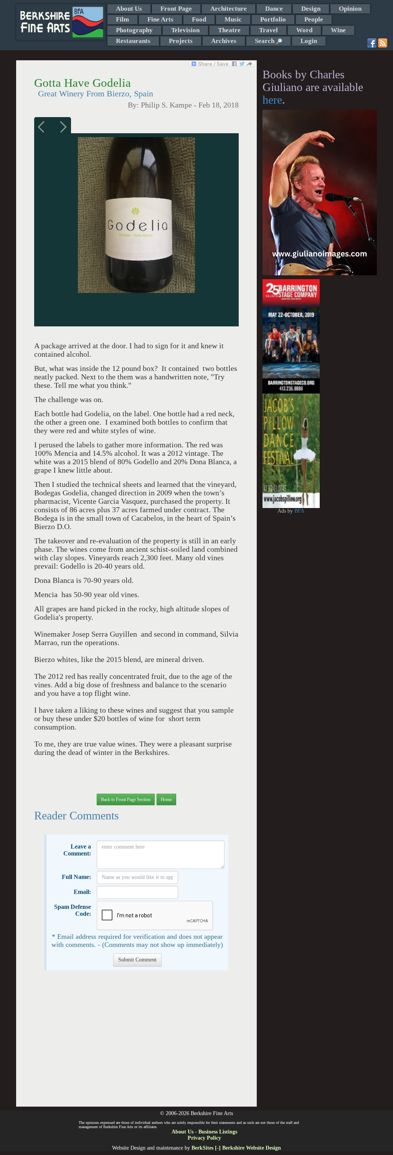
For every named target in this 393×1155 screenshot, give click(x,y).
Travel (268, 30)
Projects (181, 41)
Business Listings (217, 1132)
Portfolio (273, 19)
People (313, 19)
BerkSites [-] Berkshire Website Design (236, 1148)
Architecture (228, 8)
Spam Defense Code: (72, 910)
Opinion (350, 8)
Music (233, 19)
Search (265, 41)
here (272, 99)
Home (166, 799)
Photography (134, 30)
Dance (274, 8)
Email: (82, 892)
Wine (338, 30)
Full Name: (76, 877)
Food (199, 19)
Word (304, 30)
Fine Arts (160, 19)
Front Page (176, 8)
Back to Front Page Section (125, 799)
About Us (129, 8)
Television (185, 30)
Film (122, 19)
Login (309, 41)
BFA (299, 511)
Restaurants (133, 41)
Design (310, 8)
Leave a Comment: (77, 850)
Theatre (229, 30)
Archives (223, 41)
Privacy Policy (204, 1138)
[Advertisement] (136, 1042)
